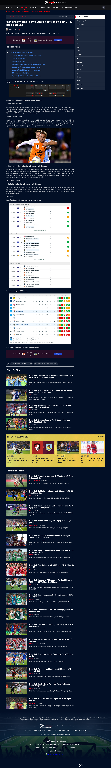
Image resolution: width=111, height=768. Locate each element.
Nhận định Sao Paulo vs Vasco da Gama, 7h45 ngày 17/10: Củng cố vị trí (49, 685)
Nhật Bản (79, 84)
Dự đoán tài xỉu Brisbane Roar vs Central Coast (26, 67)
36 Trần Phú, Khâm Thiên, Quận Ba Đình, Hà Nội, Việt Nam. (58, 748)
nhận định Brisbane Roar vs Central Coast (45, 363)
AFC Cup (79, 51)
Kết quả (58, 40)
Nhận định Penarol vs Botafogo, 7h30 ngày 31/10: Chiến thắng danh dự (51, 477)
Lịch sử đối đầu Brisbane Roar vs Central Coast (26, 70)
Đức (78, 28)
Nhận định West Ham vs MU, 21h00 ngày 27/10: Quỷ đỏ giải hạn (50, 522)
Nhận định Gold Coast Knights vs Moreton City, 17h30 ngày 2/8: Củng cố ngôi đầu (50, 391)
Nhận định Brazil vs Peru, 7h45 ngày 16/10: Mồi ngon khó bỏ (50, 700)
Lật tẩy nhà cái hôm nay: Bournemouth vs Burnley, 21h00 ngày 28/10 (43, 460)
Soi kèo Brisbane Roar (19, 58)
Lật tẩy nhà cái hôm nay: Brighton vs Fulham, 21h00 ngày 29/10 (18, 460)
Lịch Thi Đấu (69, 7)
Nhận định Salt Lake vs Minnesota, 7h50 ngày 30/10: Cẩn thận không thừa (51, 492)
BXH (76, 7)
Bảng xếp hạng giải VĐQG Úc (21, 73)
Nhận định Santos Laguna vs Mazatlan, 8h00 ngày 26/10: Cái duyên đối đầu (51, 551)
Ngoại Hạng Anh (81, 21)
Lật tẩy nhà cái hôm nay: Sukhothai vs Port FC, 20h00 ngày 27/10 (66, 460)
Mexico (79, 69)
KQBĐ (48, 7)
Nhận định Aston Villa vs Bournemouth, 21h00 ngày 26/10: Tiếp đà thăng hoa (49, 537)
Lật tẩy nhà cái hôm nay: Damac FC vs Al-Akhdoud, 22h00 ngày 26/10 (92, 460)
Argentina (79, 62)
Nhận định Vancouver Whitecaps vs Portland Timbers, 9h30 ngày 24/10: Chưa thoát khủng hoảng (50, 581)
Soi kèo (16, 7)
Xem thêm (101, 437)
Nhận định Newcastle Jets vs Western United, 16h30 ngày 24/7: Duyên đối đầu (50, 406)
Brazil (78, 47)
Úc (32, 16)
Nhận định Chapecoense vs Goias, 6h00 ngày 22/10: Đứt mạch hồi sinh (51, 611)
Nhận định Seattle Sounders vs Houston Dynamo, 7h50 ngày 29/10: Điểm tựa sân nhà (51, 507)
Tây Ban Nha (80, 24)
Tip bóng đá (33, 7)
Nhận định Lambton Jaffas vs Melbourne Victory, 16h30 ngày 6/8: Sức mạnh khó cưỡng (51, 377)
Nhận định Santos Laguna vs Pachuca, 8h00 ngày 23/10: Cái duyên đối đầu (51, 596)
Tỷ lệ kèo (42, 7)
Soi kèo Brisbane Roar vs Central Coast (21, 363)
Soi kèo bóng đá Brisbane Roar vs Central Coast (26, 55)
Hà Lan (79, 77)
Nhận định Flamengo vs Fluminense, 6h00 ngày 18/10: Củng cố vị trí (50, 670)
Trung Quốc (80, 66)
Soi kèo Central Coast (18, 61)
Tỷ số (61, 7)
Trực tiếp (55, 7)
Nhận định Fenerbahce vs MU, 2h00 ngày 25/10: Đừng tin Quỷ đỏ (51, 566)
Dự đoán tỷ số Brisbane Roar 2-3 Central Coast (26, 76)
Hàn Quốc (79, 80)
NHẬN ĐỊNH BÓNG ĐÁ (23, 16)
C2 (77, 43)
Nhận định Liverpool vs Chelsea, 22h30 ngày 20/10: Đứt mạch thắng (51, 625)
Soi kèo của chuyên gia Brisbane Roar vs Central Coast (28, 64)
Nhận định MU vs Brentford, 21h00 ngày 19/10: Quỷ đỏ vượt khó (50, 640)
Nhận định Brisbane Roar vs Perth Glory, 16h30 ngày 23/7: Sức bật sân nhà (50, 421)
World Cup (80, 88)
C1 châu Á (79, 54)
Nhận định (24, 7)
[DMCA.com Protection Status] (55, 754)
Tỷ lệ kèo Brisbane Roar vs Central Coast (21, 52)
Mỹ (77, 73)
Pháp (78, 36)
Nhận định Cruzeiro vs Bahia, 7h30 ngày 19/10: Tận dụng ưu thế (51, 655)
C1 (77, 39)
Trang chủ (9, 7)
